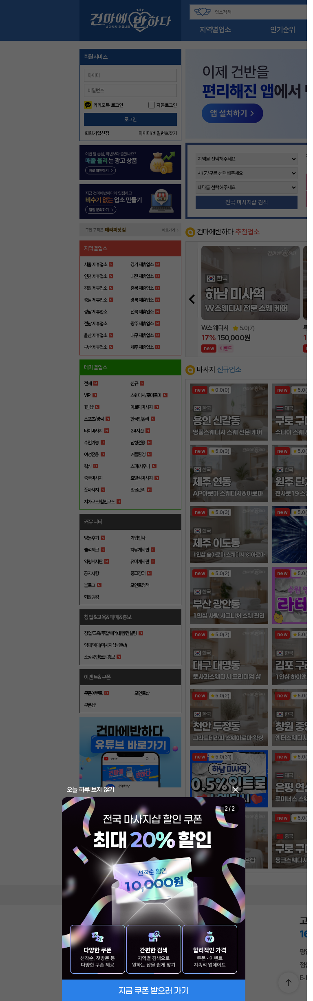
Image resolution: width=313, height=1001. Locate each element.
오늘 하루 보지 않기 (91, 790)
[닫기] (235, 790)
